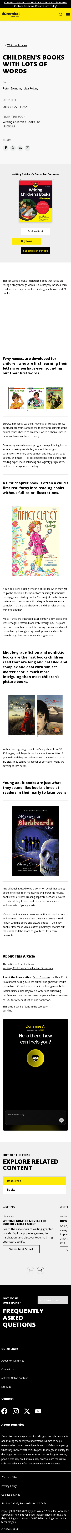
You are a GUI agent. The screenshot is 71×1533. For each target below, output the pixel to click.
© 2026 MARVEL (10, 1529)
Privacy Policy (9, 1486)
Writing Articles (17, 45)
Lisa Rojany (31, 88)
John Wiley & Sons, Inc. (44, 1511)
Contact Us (7, 1369)
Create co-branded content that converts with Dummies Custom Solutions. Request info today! (35, 4)
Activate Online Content (14, 1378)
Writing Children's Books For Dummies (21, 124)
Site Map (6, 1386)
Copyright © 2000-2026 (14, 1511)
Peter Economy (12, 88)
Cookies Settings (10, 1494)
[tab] (34, 1181)
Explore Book (35, 231)
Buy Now (26, 241)
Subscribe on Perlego (35, 250)
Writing (7, 1010)
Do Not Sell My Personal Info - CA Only (23, 1503)
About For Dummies (12, 1360)
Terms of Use (9, 1477)
